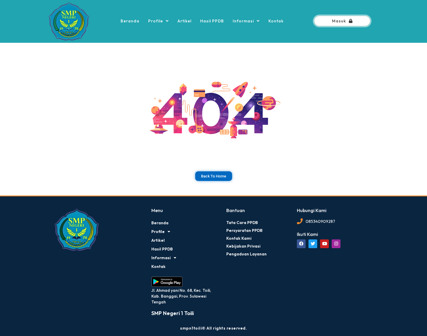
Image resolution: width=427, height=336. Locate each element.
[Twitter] (312, 243)
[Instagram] (336, 243)
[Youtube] (324, 243)
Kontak (276, 21)
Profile (155, 21)
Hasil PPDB (212, 21)
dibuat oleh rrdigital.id (56, 199)
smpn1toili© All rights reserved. (213, 328)
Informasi (243, 21)
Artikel (184, 21)
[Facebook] (301, 243)
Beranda (130, 21)
